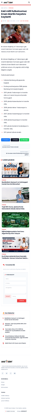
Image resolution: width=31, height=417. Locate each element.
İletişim (3, 384)
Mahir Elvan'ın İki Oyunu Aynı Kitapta (15, 343)
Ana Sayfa (4, 8)
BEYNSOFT (24, 411)
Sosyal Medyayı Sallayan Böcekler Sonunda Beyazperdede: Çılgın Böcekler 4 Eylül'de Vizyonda (16, 337)
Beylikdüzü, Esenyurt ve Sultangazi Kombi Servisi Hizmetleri (14, 318)
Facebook (6, 139)
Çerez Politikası (5, 400)
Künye (2, 382)
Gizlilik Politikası (5, 395)
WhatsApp (25, 139)
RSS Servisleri (4, 387)
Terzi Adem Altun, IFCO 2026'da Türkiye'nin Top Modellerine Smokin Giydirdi (15, 330)
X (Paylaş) (15, 139)
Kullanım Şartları (5, 398)
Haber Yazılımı (11, 411)
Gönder (21, 300)
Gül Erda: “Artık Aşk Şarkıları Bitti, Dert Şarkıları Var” (15, 324)
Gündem (11, 8)
